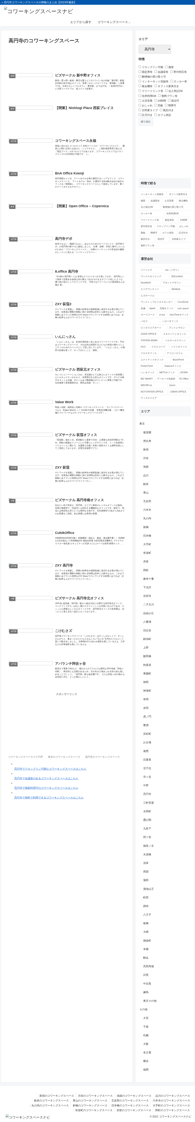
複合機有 (147, 86)
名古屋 (147, 1052)
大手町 (147, 544)
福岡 (146, 1069)
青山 (146, 492)
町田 (146, 897)
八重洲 (147, 621)
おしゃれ (147, 105)
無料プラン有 (169, 95)
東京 (142, 423)
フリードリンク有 (152, 90)
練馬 (146, 992)
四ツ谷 (147, 837)
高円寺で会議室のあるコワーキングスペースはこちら (46, 778)
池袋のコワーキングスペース (134, 1095)
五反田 (147, 501)
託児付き (147, 114)
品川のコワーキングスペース (172, 1095)
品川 (146, 475)
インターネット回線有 (155, 81)
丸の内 (147, 518)
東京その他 (150, 1000)
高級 (160, 105)
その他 (143, 1009)
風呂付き (168, 110)
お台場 (147, 742)
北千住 (147, 768)
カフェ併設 (164, 114)
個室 (171, 67)
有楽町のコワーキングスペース (94, 1110)
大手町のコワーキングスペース (171, 1105)
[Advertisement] (67, 56)
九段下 (147, 828)
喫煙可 (171, 105)
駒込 (146, 957)
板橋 (146, 923)
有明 (146, 699)
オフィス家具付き (168, 86)
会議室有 (162, 71)
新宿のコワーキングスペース (56, 1095)
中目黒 (147, 983)
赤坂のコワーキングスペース (134, 1110)
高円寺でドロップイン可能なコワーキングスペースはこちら (50, 768)
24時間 (161, 100)
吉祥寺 (147, 595)
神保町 (147, 690)
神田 (146, 682)
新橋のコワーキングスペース (90, 1105)
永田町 (147, 811)
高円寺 (147, 793)
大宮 (146, 1017)
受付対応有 (180, 71)
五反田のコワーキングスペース (130, 1100)
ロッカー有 (180, 81)
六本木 (147, 509)
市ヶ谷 (147, 776)
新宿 (146, 449)
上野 (146, 647)
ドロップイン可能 (152, 67)
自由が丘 (148, 613)
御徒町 (147, 940)
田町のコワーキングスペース (172, 1110)
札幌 (146, 1035)
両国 (146, 871)
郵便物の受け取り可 (153, 76)
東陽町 (147, 673)
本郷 (146, 949)
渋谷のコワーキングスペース (95, 1095)
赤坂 (146, 561)
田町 (146, 570)
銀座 (146, 484)
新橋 (146, 527)
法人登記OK (175, 90)
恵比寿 (147, 440)
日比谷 (147, 630)
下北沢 (147, 587)
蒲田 (146, 880)
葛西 (146, 751)
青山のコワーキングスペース (90, 1100)
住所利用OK (148, 95)
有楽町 (147, 552)
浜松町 (147, 733)
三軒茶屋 (148, 802)
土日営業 (147, 100)
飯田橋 (147, 656)
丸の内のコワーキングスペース (50, 1105)
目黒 (146, 974)
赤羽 (146, 707)
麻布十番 (148, 578)
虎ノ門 (147, 716)
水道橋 (147, 854)
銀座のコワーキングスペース (51, 1100)
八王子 (147, 914)
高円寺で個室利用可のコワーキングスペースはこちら (46, 787)
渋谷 (146, 458)
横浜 (146, 1061)
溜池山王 (148, 888)
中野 (146, 785)
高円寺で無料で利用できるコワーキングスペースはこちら (49, 797)
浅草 (146, 862)
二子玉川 (148, 604)
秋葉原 (147, 664)
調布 (146, 906)
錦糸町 (147, 638)
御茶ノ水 (148, 845)
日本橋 (147, 535)
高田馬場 (148, 966)
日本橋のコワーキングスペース (130, 1105)
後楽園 (147, 432)
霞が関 (147, 819)
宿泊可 (174, 100)
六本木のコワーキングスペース (171, 1100)
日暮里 (147, 759)
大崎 (146, 931)
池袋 (146, 466)
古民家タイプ (149, 110)
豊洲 (146, 725)
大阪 (146, 1043)
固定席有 (147, 71)
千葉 (146, 1026)
